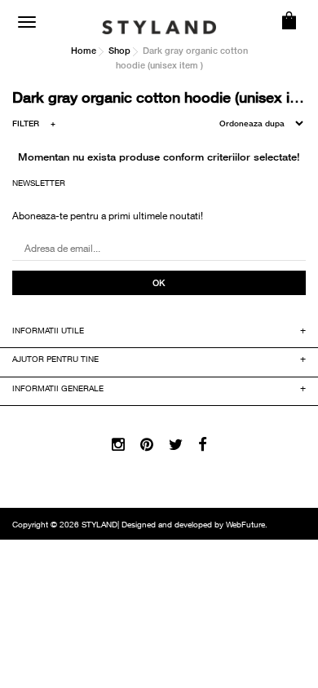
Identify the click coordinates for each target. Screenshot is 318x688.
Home (83, 50)
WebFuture (245, 526)
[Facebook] (203, 446)
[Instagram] (118, 446)
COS (289, 20)
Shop (119, 50)
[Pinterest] (147, 446)
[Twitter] (175, 446)
